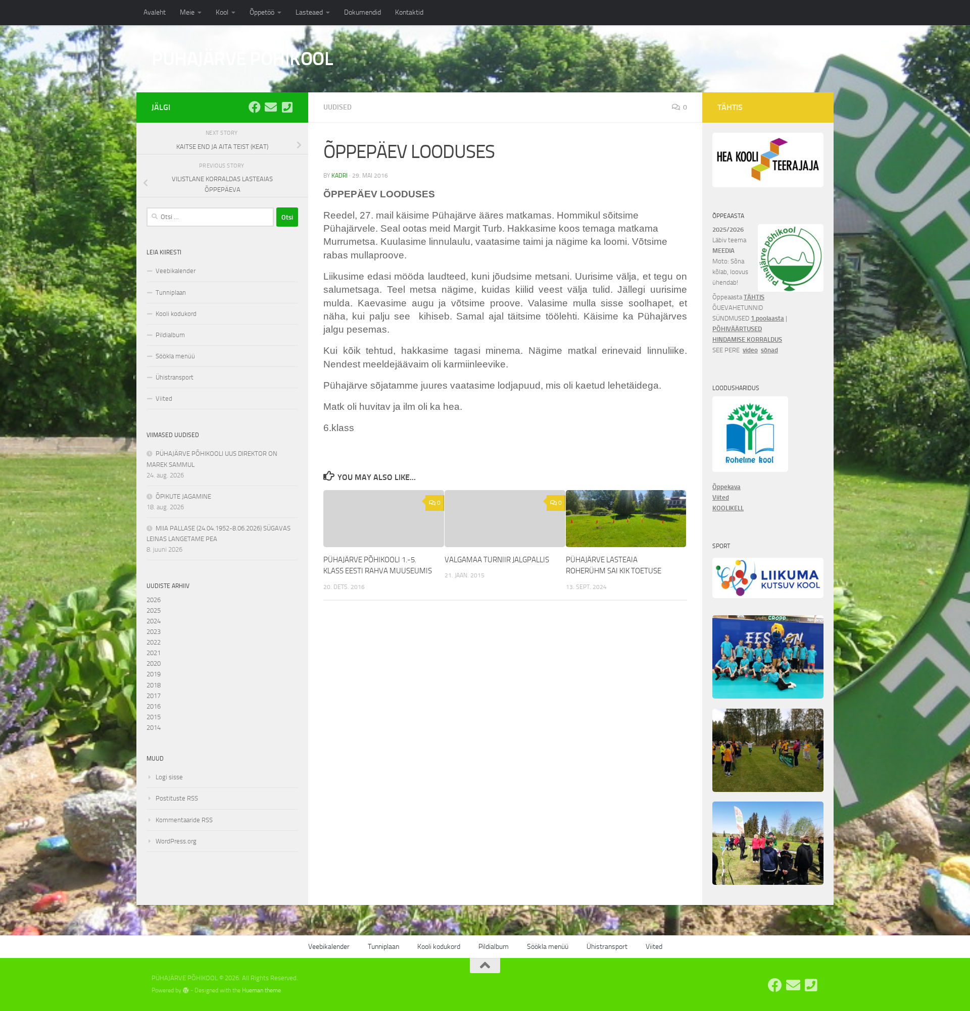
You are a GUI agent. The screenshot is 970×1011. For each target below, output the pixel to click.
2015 (154, 717)
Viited (164, 398)
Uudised (337, 107)
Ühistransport (174, 377)
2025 (154, 610)
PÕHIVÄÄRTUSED (737, 329)
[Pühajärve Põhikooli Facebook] (255, 107)
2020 (154, 663)
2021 (154, 653)
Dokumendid (362, 12)
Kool (222, 12)
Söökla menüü (175, 356)
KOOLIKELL (728, 508)
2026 (154, 600)
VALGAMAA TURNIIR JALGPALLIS (497, 559)
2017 (154, 696)
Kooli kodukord (176, 313)
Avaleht (154, 12)
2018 (154, 685)
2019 (154, 674)
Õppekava (726, 487)
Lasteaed (309, 12)
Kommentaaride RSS (184, 820)
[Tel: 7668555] (287, 107)
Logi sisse (169, 777)
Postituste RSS (177, 798)
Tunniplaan (171, 292)
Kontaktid (409, 12)
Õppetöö (262, 12)
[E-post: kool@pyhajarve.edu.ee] (271, 107)
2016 (154, 706)
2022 (154, 642)
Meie (187, 12)
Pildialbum (170, 335)
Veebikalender (176, 271)
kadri (339, 175)
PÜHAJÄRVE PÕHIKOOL (242, 58)
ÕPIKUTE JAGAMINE (183, 496)
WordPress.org (176, 841)
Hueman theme (261, 990)
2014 (154, 727)
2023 (154, 631)
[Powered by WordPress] (186, 990)
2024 (154, 621)
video (750, 350)
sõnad (769, 350)
